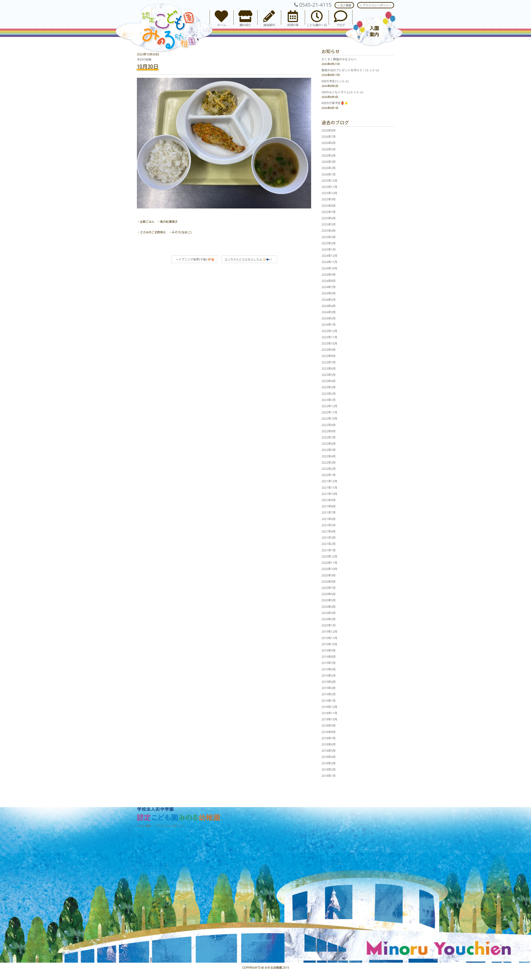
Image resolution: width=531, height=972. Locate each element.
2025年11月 (329, 186)
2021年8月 (329, 506)
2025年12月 (329, 180)
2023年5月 (329, 374)
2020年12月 (329, 556)
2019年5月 (329, 675)
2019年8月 (329, 656)
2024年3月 (329, 312)
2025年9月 (329, 199)
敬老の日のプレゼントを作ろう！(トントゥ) (350, 70)
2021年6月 (329, 518)
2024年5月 (329, 299)
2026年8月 (329, 130)
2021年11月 (329, 487)
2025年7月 (329, 212)
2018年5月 (329, 750)
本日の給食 (144, 59)
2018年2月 (329, 769)
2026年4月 (329, 155)
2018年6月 (329, 744)
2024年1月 (329, 324)
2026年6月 (329, 142)
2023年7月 (329, 362)
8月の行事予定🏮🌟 (335, 103)
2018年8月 (329, 732)
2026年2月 (329, 168)
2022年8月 (329, 431)
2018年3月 (329, 763)
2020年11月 (329, 562)
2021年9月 (329, 500)
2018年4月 (329, 756)
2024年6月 (329, 293)
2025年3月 (329, 237)
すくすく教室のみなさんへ (339, 59)
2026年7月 (329, 136)
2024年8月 (329, 280)
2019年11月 (329, 638)
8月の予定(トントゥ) (335, 81)
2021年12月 (329, 481)
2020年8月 (329, 581)
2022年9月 (329, 425)
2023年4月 (329, 381)
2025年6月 (329, 218)
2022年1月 (329, 475)
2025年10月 (329, 193)
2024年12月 (329, 255)
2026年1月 (329, 174)
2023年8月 (329, 355)
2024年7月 (329, 287)
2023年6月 (329, 368)
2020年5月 (329, 600)
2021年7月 (329, 512)
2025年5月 (329, 224)
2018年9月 (329, 725)
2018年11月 (329, 713)
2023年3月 (329, 387)
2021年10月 (329, 493)
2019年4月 (329, 681)
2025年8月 (329, 205)
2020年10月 (329, 568)
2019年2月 (329, 694)
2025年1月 (329, 249)
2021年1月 (329, 550)
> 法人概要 (344, 5)
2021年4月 (329, 531)
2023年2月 (329, 393)
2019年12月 (329, 631)
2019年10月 (329, 644)
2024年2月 (329, 318)
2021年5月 (329, 525)
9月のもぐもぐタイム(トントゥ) (342, 92)
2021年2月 (329, 543)
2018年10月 (329, 719)
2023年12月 (329, 331)
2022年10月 (329, 418)
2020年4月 (329, 606)
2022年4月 (329, 456)
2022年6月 (329, 443)
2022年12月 (329, 406)
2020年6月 (329, 594)
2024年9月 (329, 274)
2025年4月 (329, 230)
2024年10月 (329, 268)
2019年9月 (329, 650)
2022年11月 (329, 412)
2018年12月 (329, 706)
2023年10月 (329, 343)
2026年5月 (329, 149)
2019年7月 (329, 662)
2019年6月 (329, 669)
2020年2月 (329, 619)
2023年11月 (329, 337)
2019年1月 (329, 700)
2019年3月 (329, 688)
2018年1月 (329, 775)
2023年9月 (329, 349)
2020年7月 (329, 587)
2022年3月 (329, 462)
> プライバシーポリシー (375, 5)
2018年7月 (329, 738)
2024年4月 (329, 305)
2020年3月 (329, 612)
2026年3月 (329, 161)
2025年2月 (329, 243)
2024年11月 (329, 261)
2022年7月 (329, 437)
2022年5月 (329, 449)
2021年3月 (329, 537)
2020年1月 (329, 625)
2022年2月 (329, 468)
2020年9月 (329, 575)
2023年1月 (329, 399)
